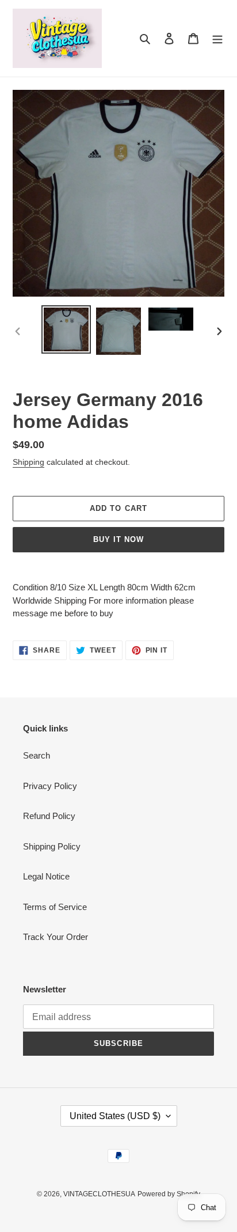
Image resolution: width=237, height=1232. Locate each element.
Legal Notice (46, 876)
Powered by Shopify (168, 1194)
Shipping (28, 462)
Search (36, 755)
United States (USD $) (115, 1116)
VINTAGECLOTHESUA (99, 1194)
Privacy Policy (50, 786)
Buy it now (118, 539)
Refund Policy (49, 816)
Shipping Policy (52, 846)
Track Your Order (55, 937)
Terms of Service (55, 907)
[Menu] (217, 38)
